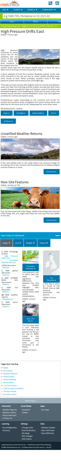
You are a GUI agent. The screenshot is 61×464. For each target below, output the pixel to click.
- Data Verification (28, 430)
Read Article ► (51, 171)
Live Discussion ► (51, 279)
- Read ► (5, 267)
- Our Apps (44, 409)
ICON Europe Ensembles (13, 388)
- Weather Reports (9, 409)
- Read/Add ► (7, 299)
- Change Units (27, 427)
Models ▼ (30, 243)
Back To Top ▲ (30, 401)
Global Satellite (9, 379)
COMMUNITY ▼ (49, 9)
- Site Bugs (25, 433)
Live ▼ (18, 243)
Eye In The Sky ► (30, 319)
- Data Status (26, 439)
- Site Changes (27, 436)
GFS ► (53, 113)
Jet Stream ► (8, 121)
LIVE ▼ (5, 9)
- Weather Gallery (9, 412)
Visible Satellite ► (38, 113)
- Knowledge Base (9, 427)
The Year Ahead (9, 391)
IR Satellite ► (21, 113)
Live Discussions (10, 385)
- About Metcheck (9, 415)
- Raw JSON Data (47, 430)
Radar (5, 367)
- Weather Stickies (47, 427)
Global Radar (8, 376)
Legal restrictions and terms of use (13, 445)
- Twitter (24, 412)
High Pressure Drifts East (10, 257)
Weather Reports (10, 373)
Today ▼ (6, 243)
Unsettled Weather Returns (10, 261)
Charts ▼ (44, 243)
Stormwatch (8, 382)
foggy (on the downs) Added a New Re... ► (39, 26)
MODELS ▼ (33, 9)
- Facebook (25, 409)
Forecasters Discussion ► (30, 267)
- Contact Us (7, 418)
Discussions (8, 370)
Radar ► (7, 113)
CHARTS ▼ (18, 9)
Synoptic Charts (9, 394)
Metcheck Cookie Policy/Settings (39, 445)
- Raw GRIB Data (47, 433)
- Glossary (6, 430)
